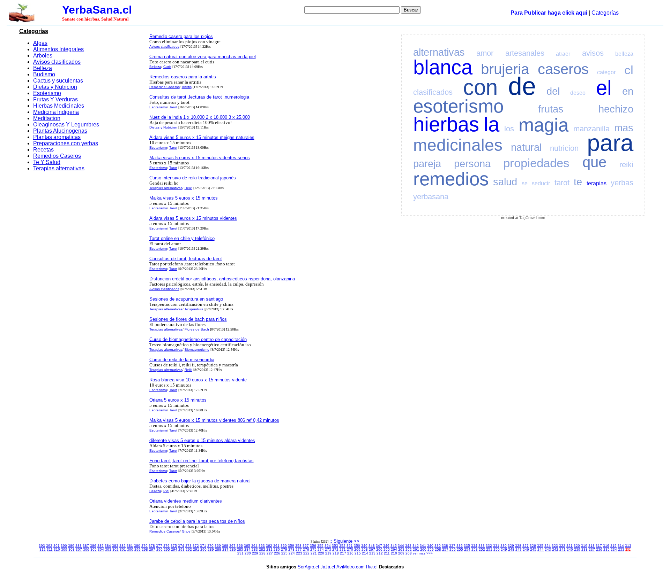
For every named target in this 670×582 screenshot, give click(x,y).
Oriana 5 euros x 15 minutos (178, 400)
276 (306, 549)
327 (525, 546)
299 (137, 549)
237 (592, 549)
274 (321, 549)
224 (292, 553)
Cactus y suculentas (58, 81)
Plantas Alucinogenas (60, 131)
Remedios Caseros (57, 156)
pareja (427, 163)
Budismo (44, 74)
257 (445, 549)
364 (254, 546)
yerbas (622, 182)
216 (350, 553)
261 (416, 549)
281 (269, 549)
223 (299, 553)
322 (562, 546)
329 (511, 546)
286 (233, 549)
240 (570, 549)
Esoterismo (47, 93)
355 (320, 546)
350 (357, 546)
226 (277, 553)
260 (423, 549)
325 (540, 546)
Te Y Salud (46, 162)
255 (460, 549)
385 (100, 546)
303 (108, 549)
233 (621, 549)
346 (386, 546)
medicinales (457, 145)
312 (42, 549)
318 (591, 546)
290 (203, 549)
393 (42, 546)
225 (284, 553)
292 (189, 549)
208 (408, 553)
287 (225, 549)
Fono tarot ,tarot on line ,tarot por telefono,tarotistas (201, 460)
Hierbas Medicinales (58, 106)
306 (86, 549)
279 (284, 549)
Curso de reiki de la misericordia (181, 359)
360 (284, 546)
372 (196, 546)
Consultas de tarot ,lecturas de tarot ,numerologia (199, 97)
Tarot (173, 107)
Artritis (187, 87)
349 (364, 546)
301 (123, 549)
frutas (551, 109)
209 (401, 553)
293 (181, 549)
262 (408, 549)
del (553, 91)
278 (291, 549)
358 (298, 546)
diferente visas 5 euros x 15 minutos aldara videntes (202, 440)
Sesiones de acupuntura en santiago (186, 299)
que (594, 162)
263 (401, 549)
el (604, 88)
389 (71, 546)
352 (342, 546)
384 (108, 546)
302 (115, 549)
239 (577, 549)
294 (174, 549)
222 (306, 553)
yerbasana (430, 196)
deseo (578, 93)
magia (543, 125)
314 (621, 546)
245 (533, 549)
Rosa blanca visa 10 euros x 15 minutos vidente (198, 379)
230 (248, 553)
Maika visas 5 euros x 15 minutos (183, 198)
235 (606, 549)
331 (496, 546)
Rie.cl (372, 566)
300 (130, 549)
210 (394, 553)
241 (562, 549)
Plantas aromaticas (57, 137)
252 (482, 549)
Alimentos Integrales (58, 49)
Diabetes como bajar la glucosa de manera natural (200, 480)
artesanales (524, 53)
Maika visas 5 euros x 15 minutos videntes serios (199, 157)
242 (555, 549)
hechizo (615, 109)
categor (606, 72)
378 (152, 546)
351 (350, 546)
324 (547, 546)
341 (423, 546)
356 (313, 546)
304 (101, 549)
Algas (40, 43)
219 (328, 553)
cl (628, 70)
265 (387, 549)
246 (526, 549)
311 (50, 549)
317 (599, 546)
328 (518, 546)
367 (232, 546)
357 (306, 546)
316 (606, 546)
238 (584, 549)
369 (218, 546)
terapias (596, 183)
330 (503, 546)
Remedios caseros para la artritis (182, 76)
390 (64, 546)
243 (548, 549)
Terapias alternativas (58, 168)
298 (145, 549)
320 (577, 546)
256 (452, 549)
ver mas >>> (423, 553)
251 (489, 549)
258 (438, 549)
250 (496, 549)
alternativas (439, 52)
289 (211, 549)
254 (467, 549)
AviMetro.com (350, 566)
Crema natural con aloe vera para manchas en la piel (202, 56)
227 (270, 553)
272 (335, 549)
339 (437, 546)
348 (371, 546)
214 (365, 553)
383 (115, 546)
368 (225, 546)
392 (49, 546)
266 (379, 549)
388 (78, 546)
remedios (451, 179)
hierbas (446, 124)
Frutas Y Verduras (55, 99)
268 (365, 549)
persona (472, 163)
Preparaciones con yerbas (65, 143)
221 (314, 553)
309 (64, 549)
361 (276, 546)
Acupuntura (194, 309)
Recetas (43, 150)
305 (93, 549)
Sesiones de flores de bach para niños (188, 319)
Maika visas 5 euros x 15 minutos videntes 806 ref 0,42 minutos (214, 420)
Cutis (167, 67)
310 (57, 549)
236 (599, 549)
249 (504, 549)
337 (452, 546)
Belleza (42, 68)
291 (196, 549)
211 (387, 553)
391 (56, 546)
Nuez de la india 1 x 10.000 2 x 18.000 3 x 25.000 (199, 117)
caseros (563, 69)
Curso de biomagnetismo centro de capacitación (198, 339)
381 (130, 546)
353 (335, 546)
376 (166, 546)
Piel (166, 491)
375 (174, 546)
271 (343, 549)
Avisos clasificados (57, 62)
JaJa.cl (327, 566)
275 (313, 549)
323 (555, 546)
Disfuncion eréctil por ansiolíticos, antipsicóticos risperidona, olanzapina (222, 278)
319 (584, 546)
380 (137, 546)
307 (79, 549)
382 (122, 546)
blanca (442, 67)
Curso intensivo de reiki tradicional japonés (192, 177)
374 (181, 546)
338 (445, 546)
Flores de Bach (197, 329)
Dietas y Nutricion (55, 87)
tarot (562, 182)
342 (415, 546)
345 (393, 546)
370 (210, 546)
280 (277, 549)
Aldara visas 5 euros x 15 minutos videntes (193, 218)
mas (623, 127)
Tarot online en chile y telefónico (182, 238)
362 (269, 546)
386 (93, 546)
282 (262, 549)
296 (159, 549)
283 (255, 549)
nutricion (564, 148)
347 (379, 546)
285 (240, 549)
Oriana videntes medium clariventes (185, 501)
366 (240, 546)
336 (459, 546)
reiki (626, 164)
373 (188, 546)
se (525, 183)
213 (372, 553)
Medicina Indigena (56, 112)
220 (321, 553)
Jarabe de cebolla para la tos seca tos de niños (197, 521)
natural (526, 147)
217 (343, 553)
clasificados (433, 92)
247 (518, 549)
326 (533, 546)
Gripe (186, 531)
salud (505, 181)
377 (159, 546)
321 (569, 546)
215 (358, 553)
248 (511, 549)
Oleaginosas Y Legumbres (66, 124)
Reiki (188, 188)
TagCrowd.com (532, 218)
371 (203, 546)
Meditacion (46, 118)
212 (380, 553)
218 (336, 553)
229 (255, 553)
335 (467, 546)
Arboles (42, 56)
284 (247, 549)
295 (167, 549)
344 (401, 546)
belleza (624, 54)
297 (152, 549)
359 (291, 546)
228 (262, 553)
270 (350, 549)
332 (489, 546)
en (627, 91)
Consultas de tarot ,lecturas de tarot (185, 258)
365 (247, 546)
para (610, 143)
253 (474, 549)
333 (481, 546)
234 (614, 549)
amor (484, 53)
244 (540, 549)
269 (357, 549)
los (509, 128)
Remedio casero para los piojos (181, 36)
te (578, 181)
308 (71, 549)
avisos (593, 53)
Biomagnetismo (197, 349)
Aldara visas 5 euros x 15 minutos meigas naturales (201, 137)
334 (474, 546)
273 (328, 549)
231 (240, 553)
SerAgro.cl (308, 566)
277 (299, 549)
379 (144, 546)
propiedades (536, 163)
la (491, 124)
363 (262, 546)
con (480, 87)
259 (430, 549)
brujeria (505, 69)
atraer (563, 54)
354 (328, 546)
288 (218, 549)
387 (86, 546)
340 (430, 546)
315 (613, 546)
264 (394, 549)
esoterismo (458, 106)
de (522, 86)
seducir (541, 183)
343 (408, 546)
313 (628, 546)
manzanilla (591, 128)
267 (372, 549)
